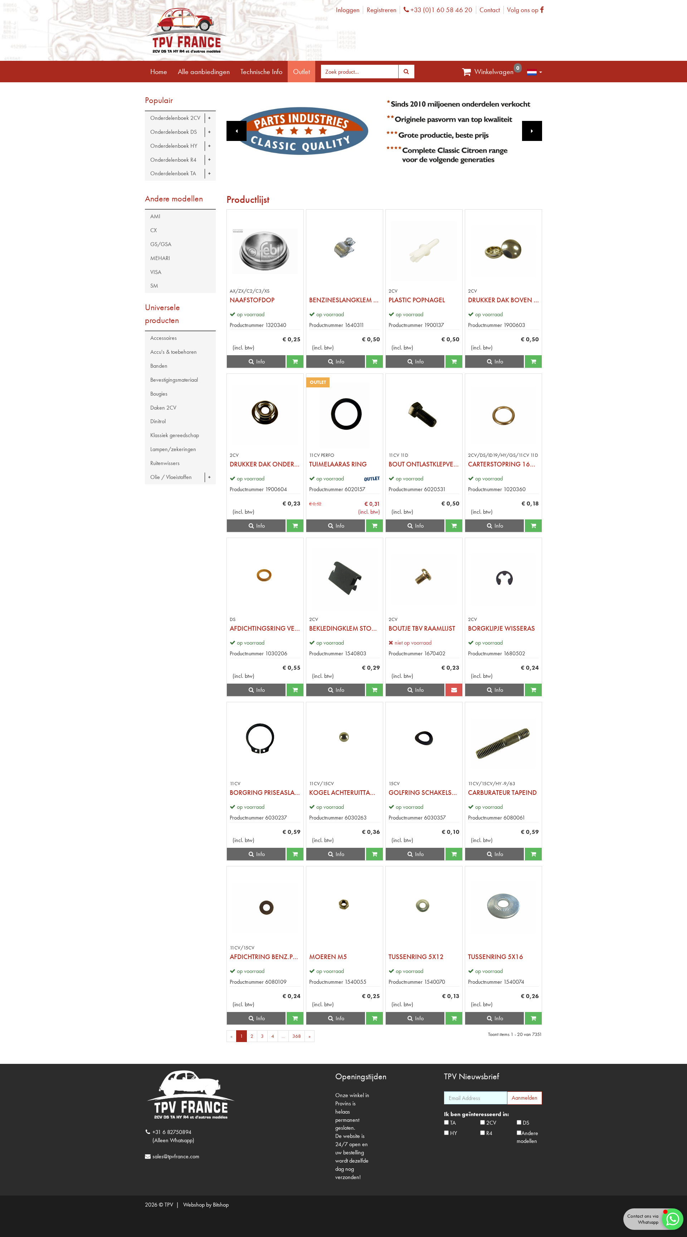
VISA (155, 272)
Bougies (158, 393)
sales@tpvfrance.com (175, 1156)
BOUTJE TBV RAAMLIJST (422, 628)
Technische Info (261, 71)
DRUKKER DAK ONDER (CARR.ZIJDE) (265, 464)
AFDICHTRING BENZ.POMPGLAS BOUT (265, 956)
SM (154, 285)
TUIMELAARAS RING (338, 464)
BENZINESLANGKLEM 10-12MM (344, 299)
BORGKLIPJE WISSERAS (501, 628)
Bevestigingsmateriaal (174, 379)
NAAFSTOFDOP (252, 299)
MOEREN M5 (328, 956)
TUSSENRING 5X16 (495, 956)
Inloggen (348, 10)
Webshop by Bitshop (206, 1204)
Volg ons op (527, 10)
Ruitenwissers (165, 463)
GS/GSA (160, 244)
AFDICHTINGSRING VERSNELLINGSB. (265, 628)
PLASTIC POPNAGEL (417, 299)
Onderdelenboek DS (173, 132)
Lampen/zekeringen (173, 449)
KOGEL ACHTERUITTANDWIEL (344, 792)
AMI (155, 216)
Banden (158, 366)
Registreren (381, 10)
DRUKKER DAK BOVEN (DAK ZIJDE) (503, 299)
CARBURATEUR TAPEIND (502, 792)
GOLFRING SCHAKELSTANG (424, 792)
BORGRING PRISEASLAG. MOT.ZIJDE (265, 792)
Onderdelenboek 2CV (175, 118)
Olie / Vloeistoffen (171, 477)
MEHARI (160, 258)
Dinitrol (158, 421)
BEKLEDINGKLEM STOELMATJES (344, 628)
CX (153, 230)
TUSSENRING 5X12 (416, 956)
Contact (489, 10)
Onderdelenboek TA (173, 173)
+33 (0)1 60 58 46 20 (440, 10)
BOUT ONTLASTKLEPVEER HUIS (424, 464)
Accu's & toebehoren (173, 352)
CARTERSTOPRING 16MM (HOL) (503, 464)
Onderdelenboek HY (173, 146)
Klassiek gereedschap (174, 435)
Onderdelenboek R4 (173, 159)
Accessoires (163, 338)
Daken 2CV (163, 407)
